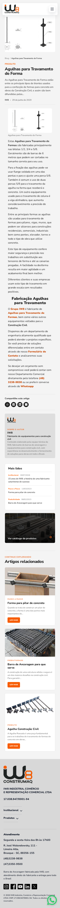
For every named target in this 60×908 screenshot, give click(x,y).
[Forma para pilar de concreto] (30, 581)
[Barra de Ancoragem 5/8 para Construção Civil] (12, 9)
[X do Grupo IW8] (34, 886)
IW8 (10, 433)
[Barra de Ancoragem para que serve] (30, 643)
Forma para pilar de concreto (21, 492)
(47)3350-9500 (13, 864)
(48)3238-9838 (13, 858)
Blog (7, 58)
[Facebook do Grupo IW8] (13, 886)
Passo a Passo (14, 489)
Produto (10, 64)
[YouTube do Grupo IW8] (20, 886)
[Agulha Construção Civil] (30, 707)
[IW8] (30, 421)
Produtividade (14, 499)
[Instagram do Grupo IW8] (6, 886)
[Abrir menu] (52, 9)
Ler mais (14, 620)
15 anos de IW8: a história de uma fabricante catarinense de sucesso (29, 480)
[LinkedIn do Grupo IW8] (27, 886)
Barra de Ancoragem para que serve (25, 503)
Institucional (13, 475)
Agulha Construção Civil (23, 729)
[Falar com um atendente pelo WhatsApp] (52, 900)
